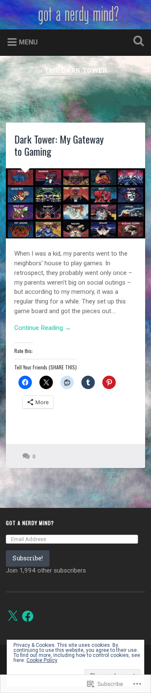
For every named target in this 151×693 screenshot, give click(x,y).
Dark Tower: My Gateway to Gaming (59, 145)
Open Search (136, 41)
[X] (12, 616)
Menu (28, 42)
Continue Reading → (42, 328)
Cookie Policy (41, 660)
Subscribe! (28, 558)
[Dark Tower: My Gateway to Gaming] (75, 203)
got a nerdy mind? (30, 522)
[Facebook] (27, 616)
